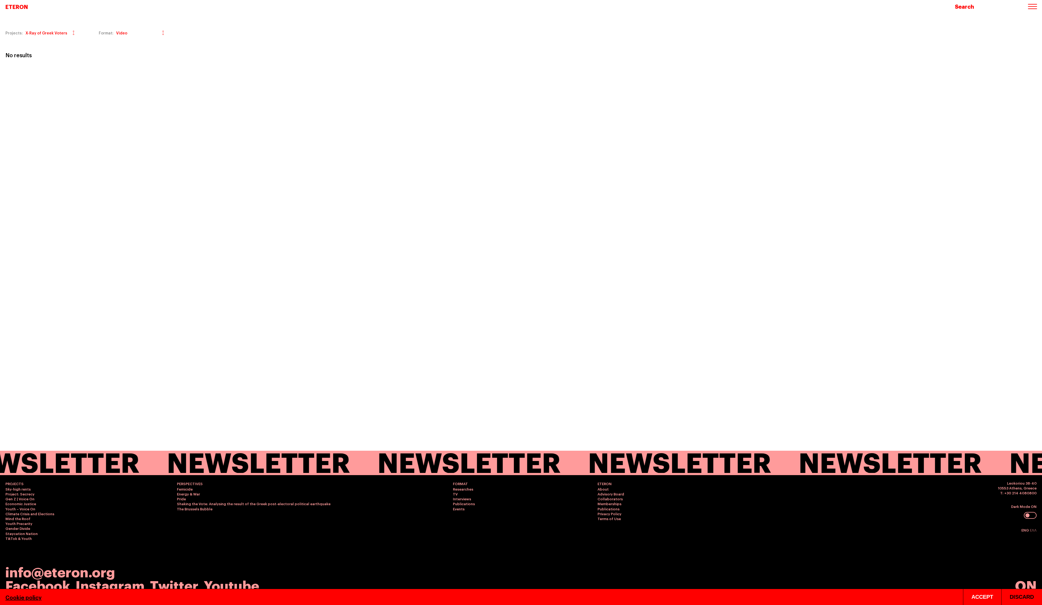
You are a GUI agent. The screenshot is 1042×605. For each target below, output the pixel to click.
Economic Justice (20, 503)
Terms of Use (609, 518)
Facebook (37, 584)
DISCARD (1022, 597)
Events (459, 508)
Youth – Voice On (20, 508)
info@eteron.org (60, 571)
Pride (181, 498)
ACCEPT (982, 597)
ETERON (16, 6)
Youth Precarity (18, 523)
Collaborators (610, 498)
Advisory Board (611, 493)
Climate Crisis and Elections (29, 513)
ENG (1025, 529)
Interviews (462, 498)
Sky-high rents (18, 488)
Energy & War (188, 493)
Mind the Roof (17, 518)
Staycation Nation (21, 533)
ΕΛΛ (1033, 529)
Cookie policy (23, 597)
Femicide (185, 488)
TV (455, 493)
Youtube (231, 584)
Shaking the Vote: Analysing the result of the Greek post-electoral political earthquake (254, 503)
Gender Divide (17, 528)
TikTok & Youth (18, 538)
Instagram (110, 584)
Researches (463, 488)
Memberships (609, 503)
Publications (464, 503)
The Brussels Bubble (194, 508)
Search (964, 6)
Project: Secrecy (19, 493)
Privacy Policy (609, 513)
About (603, 488)
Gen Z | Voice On (19, 498)
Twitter (174, 584)
